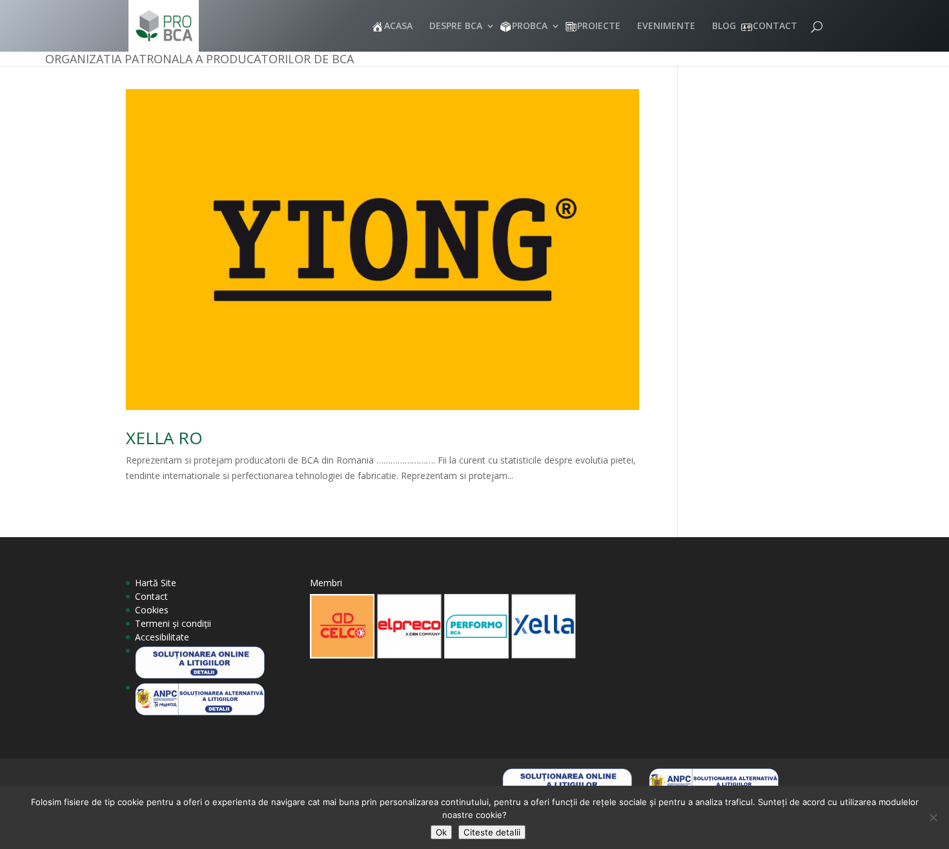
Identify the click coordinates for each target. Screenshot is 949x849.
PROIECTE (598, 26)
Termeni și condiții (173, 623)
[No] (932, 817)
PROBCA (529, 26)
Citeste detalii (492, 832)
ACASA (398, 26)
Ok (441, 832)
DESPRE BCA (455, 26)
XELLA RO (164, 437)
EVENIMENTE (666, 26)
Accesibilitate (162, 637)
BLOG (724, 26)
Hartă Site (155, 583)
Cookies (151, 610)
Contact (151, 596)
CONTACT (775, 26)
